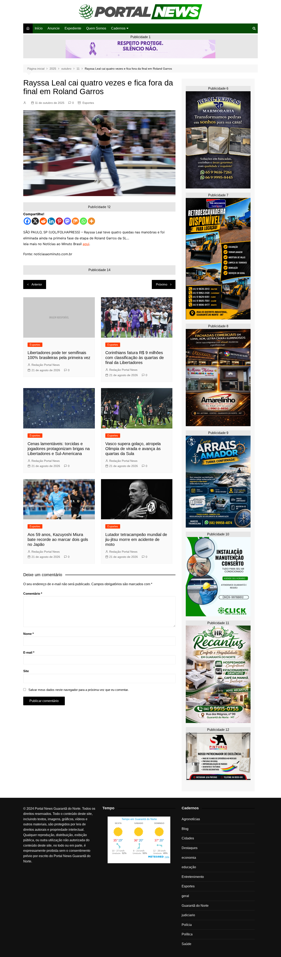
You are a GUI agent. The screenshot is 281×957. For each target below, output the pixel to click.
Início (39, 28)
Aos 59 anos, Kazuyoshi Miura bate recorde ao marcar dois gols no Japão (58, 539)
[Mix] (75, 221)
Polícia (187, 925)
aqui (86, 244)
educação (189, 867)
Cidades (188, 838)
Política (187, 934)
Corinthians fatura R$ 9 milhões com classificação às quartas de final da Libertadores (134, 357)
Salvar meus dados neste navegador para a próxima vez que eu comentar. (78, 689)
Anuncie (54, 28)
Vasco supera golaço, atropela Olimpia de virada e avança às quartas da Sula (133, 448)
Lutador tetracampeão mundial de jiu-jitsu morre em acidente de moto (136, 539)
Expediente (73, 28)
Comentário (32, 593)
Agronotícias (191, 819)
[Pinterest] (59, 221)
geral (185, 896)
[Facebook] (27, 221)
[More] (91, 221)
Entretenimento (193, 877)
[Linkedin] (51, 221)
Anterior (36, 284)
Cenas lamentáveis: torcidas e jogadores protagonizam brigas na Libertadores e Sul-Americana (59, 448)
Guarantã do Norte (195, 905)
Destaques (189, 848)
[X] (35, 221)
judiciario (188, 915)
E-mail (28, 652)
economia (189, 857)
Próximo (161, 284)
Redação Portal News (45, 364)
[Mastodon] (67, 221)
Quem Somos (96, 28)
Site (26, 671)
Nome (28, 633)
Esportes (88, 102)
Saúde (186, 944)
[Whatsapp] (83, 221)
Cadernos (118, 28)
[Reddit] (43, 221)
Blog (185, 829)
